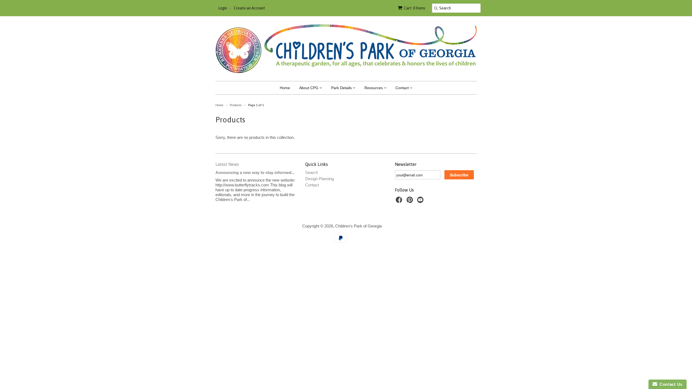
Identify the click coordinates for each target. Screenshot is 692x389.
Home (285, 88)
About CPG (309, 88)
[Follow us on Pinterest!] (411, 201)
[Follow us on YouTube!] (421, 201)
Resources (374, 88)
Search (311, 172)
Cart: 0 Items (414, 8)
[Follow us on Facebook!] (400, 201)
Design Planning (319, 178)
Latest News (227, 164)
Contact (402, 88)
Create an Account (249, 8)
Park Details (342, 88)
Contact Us (670, 384)
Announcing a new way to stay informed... (255, 172)
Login (222, 8)
